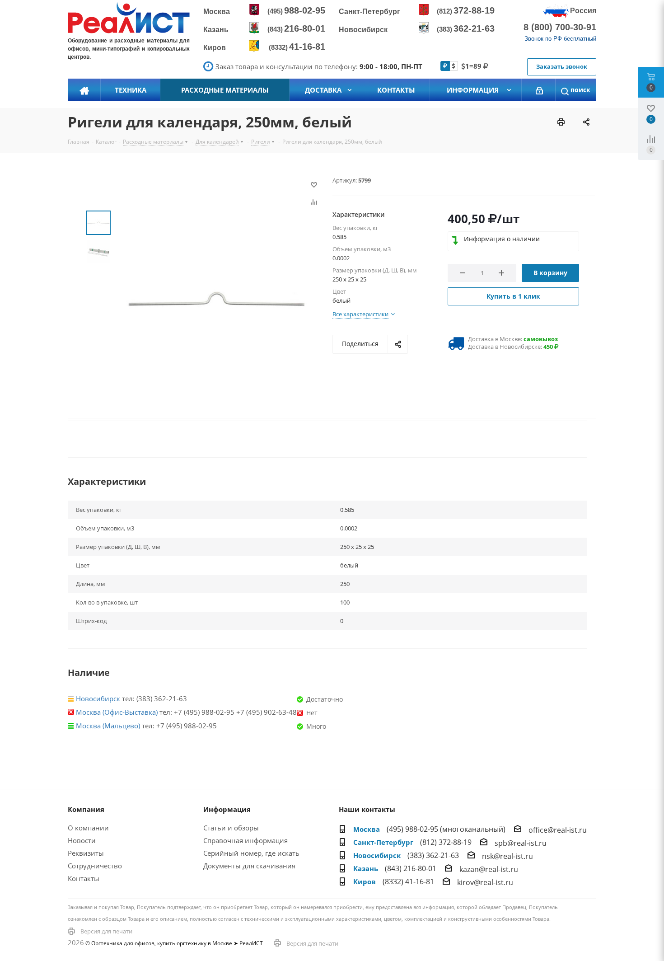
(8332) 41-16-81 (408, 881)
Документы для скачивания (249, 865)
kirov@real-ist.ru (485, 882)
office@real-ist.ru (557, 830)
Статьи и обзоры (231, 827)
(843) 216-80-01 (410, 868)
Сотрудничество (95, 865)
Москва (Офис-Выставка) (117, 712)
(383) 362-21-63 (433, 855)
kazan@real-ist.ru (488, 869)
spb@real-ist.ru (521, 843)
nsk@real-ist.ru (507, 856)
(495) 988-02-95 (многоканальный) (446, 829)
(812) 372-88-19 (446, 842)
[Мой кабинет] (539, 90)
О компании (88, 827)
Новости (82, 840)
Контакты (83, 878)
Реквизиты (86, 853)
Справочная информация (245, 840)
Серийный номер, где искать (251, 853)
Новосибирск (98, 698)
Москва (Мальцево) (108, 725)
